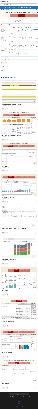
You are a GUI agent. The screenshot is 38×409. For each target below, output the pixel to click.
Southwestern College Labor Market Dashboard (12, 104)
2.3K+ (35, 225)
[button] (16, 404)
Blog (11, 396)
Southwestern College (9, 9)
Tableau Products (20, 396)
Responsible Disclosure (28, 399)
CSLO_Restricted (5, 383)
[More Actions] (36, 10)
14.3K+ (34, 132)
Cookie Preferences (14, 401)
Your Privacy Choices (23, 401)
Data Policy (21, 399)
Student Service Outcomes (7, 352)
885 (35, 287)
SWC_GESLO (4, 166)
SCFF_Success (5, 290)
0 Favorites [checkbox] (3, 68)
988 (35, 318)
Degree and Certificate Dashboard (9, 259)
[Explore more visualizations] (34, 2)
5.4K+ (35, 256)
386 (35, 380)
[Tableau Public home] (4, 1)
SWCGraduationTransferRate (8, 197)
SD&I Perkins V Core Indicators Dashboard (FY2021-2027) (14, 228)
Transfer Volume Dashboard (8, 321)
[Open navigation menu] (36, 1)
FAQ (13, 396)
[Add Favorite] (35, 109)
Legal (3, 399)
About (15, 396)
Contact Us (28, 396)
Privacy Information (14, 399)
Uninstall (34, 399)
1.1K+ (35, 101)
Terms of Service (7, 399)
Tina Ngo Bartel (4, 229)
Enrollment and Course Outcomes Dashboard (11, 135)
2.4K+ (35, 194)
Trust (8, 396)
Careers (24, 396)
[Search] (2, 4)
